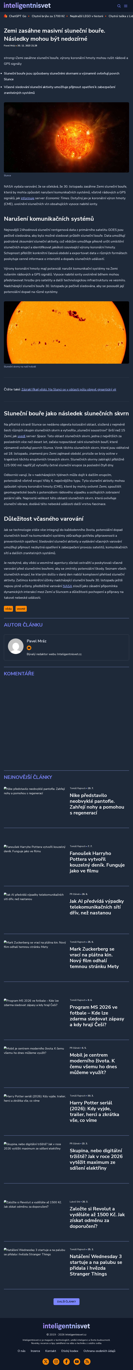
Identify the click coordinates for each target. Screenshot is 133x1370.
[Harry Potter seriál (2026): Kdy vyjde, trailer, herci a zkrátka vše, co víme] (35, 1111)
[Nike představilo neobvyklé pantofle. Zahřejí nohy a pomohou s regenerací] (35, 804)
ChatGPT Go (17, 16)
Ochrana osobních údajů (99, 1351)
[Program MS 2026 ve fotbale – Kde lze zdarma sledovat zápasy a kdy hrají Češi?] (35, 1016)
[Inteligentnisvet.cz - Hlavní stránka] (27, 6)
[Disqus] (66, 723)
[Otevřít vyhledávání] (119, 6)
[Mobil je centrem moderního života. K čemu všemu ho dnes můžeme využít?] (35, 1063)
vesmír (21, 609)
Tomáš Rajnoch (78, 788)
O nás (21, 1351)
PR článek (75, 894)
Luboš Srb (75, 1201)
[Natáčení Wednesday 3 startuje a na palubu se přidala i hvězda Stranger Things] (35, 1265)
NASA (67, 586)
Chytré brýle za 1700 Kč (48, 16)
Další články (66, 1301)
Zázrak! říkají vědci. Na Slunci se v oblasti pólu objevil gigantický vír (68, 389)
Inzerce (35, 1351)
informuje (27, 198)
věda (8, 609)
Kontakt (50, 1351)
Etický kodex (69, 1351)
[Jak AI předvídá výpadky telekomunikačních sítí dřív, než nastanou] (35, 910)
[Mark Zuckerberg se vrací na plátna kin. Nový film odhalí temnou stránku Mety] (35, 957)
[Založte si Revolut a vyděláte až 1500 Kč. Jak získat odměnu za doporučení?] (35, 1217)
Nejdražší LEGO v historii (86, 16)
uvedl (21, 436)
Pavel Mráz (9, 45)
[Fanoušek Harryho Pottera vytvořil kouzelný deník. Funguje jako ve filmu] (35, 862)
